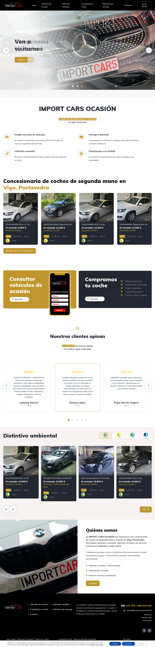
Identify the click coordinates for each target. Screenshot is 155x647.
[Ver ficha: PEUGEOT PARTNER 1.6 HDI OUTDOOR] (58, 473)
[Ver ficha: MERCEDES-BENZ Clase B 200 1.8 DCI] (58, 219)
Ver (144, 509)
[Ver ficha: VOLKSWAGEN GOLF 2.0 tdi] (96, 219)
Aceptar (115, 644)
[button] (73, 86)
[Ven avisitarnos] (77, 50)
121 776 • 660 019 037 (136, 605)
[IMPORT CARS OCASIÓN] (13, 5)
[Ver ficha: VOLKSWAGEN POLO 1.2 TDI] (20, 219)
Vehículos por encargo (108, 5)
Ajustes (141, 644)
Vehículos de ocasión (46, 5)
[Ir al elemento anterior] (6, 509)
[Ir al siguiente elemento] (13, 509)
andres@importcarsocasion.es (139, 610)
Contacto (128, 5)
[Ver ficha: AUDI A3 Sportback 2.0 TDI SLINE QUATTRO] (96, 472)
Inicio (34, 5)
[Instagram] (149, 630)
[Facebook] (144, 630)
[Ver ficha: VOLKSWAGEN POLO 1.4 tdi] (134, 472)
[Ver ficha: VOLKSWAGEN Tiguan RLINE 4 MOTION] (134, 219)
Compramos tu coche (87, 5)
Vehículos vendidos (66, 5)
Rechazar (128, 644)
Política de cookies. (97, 645)
